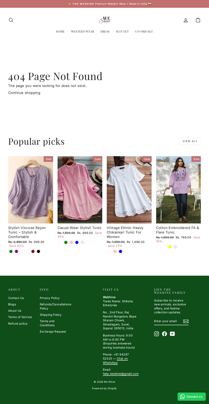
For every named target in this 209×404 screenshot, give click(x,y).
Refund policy (18, 323)
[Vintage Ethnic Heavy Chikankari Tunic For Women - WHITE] (109, 251)
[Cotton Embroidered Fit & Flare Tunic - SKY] (159, 247)
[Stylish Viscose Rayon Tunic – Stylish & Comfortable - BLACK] (38, 251)
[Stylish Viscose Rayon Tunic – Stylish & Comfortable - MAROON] (33, 251)
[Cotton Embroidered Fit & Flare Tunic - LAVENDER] (175, 247)
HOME (60, 31)
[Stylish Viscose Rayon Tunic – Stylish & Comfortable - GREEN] (11, 251)
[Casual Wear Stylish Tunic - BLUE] (77, 242)
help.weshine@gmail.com (121, 373)
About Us (14, 310)
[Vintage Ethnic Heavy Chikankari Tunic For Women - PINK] (115, 251)
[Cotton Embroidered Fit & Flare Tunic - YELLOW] (170, 247)
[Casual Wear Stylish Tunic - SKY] (93, 242)
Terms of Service (20, 317)
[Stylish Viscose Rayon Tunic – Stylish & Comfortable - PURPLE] (16, 251)
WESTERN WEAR (82, 31)
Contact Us (16, 298)
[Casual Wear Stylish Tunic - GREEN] (66, 242)
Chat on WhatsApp (115, 360)
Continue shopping (24, 93)
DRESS (105, 31)
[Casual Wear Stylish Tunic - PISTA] (88, 242)
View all (190, 141)
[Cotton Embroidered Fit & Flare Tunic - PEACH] (164, 247)
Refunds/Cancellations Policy (55, 306)
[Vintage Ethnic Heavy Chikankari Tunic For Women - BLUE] (120, 251)
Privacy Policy (50, 298)
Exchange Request (53, 331)
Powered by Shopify (104, 388)
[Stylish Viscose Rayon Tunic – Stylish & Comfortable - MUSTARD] (27, 251)
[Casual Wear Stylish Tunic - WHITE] (60, 242)
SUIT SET (122, 31)
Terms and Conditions (47, 323)
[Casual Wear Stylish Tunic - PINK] (71, 242)
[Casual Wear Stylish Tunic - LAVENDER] (82, 242)
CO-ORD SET (144, 31)
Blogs (12, 304)
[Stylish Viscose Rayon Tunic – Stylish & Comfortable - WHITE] (22, 251)
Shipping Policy (51, 314)
